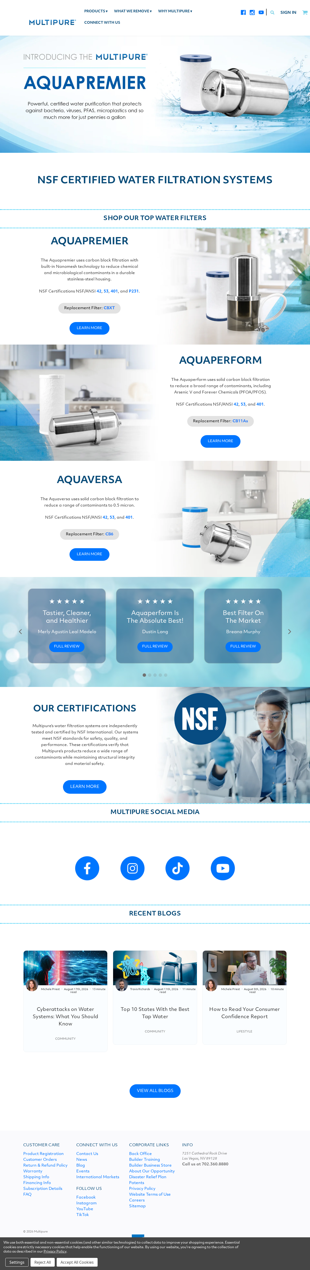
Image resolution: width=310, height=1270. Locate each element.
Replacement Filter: (89, 308)
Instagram (86, 1203)
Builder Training (144, 1160)
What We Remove (133, 11)
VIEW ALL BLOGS (155, 1091)
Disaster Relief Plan (147, 1177)
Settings (16, 1262)
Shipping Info (36, 1177)
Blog (80, 1166)
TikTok (82, 1215)
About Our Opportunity (152, 1171)
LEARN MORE (89, 328)
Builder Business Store (150, 1166)
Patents (136, 1183)
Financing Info (37, 1183)
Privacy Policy (142, 1189)
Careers (137, 1200)
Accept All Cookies (77, 1262)
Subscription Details (42, 1189)
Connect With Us (102, 22)
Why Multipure (175, 11)
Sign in (288, 13)
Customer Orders (40, 1160)
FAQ (27, 1195)
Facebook (86, 1198)
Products (96, 11)
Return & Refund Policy (45, 1166)
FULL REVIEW (67, 646)
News (81, 1160)
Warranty (32, 1171)
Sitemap (137, 1206)
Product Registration (43, 1154)
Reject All (42, 1262)
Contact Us (87, 1154)
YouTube (84, 1209)
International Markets (97, 1177)
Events (82, 1171)
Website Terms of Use (150, 1195)
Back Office (140, 1154)
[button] (20, 632)
